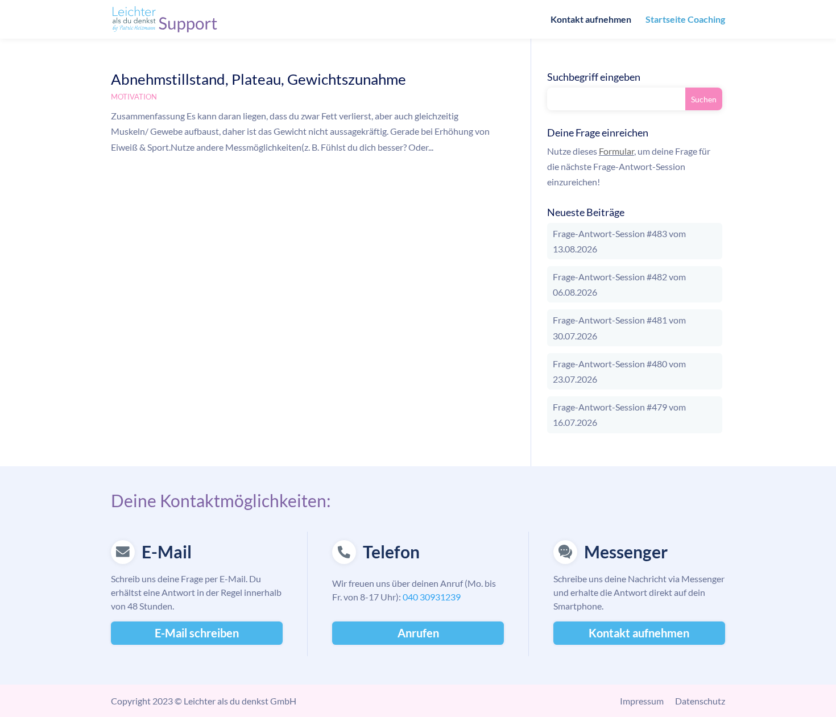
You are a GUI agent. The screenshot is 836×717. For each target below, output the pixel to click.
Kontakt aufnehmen (591, 19)
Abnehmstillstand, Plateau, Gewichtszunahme (258, 79)
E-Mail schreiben (197, 633)
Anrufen (418, 633)
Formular (616, 151)
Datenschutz (700, 700)
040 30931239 (432, 596)
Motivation (134, 96)
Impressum (642, 700)
